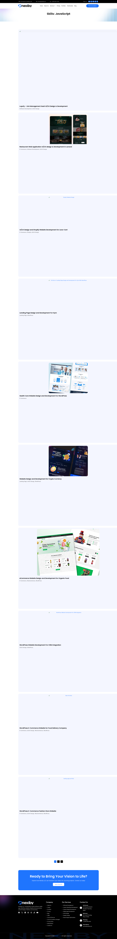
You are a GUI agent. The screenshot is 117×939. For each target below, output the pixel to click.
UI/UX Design (35, 108)
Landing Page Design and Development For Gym (38, 313)
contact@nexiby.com (87, 926)
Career (48, 907)
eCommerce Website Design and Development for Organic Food (44, 578)
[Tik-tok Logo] (34, 912)
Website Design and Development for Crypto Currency (41, 479)
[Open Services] (54, 6)
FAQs (48, 915)
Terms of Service (51, 917)
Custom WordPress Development (70, 907)
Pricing (48, 911)
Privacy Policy (50, 921)
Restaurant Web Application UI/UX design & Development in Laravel (46, 147)
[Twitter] (91, 1)
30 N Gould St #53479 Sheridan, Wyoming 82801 (87, 908)
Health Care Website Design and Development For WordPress (43, 396)
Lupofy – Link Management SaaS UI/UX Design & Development (44, 106)
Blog (48, 913)
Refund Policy (50, 923)
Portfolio (49, 909)
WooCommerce (31, 580)
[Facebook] (89, 1)
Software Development (26, 108)
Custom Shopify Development (69, 909)
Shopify (29, 232)
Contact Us (49, 925)
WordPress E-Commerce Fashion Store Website (38, 811)
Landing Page (23, 315)
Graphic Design (66, 915)
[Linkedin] (93, 1)
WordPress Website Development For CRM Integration (40, 645)
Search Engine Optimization (69, 917)
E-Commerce (23, 149)
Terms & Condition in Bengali (53, 919)
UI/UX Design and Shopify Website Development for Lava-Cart (44, 230)
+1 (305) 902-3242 (87, 921)
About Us (49, 905)
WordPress (30, 315)
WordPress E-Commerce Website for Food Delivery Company (43, 728)
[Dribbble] (95, 1)
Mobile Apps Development (69, 911)
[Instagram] (97, 1)
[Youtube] (37, 912)
